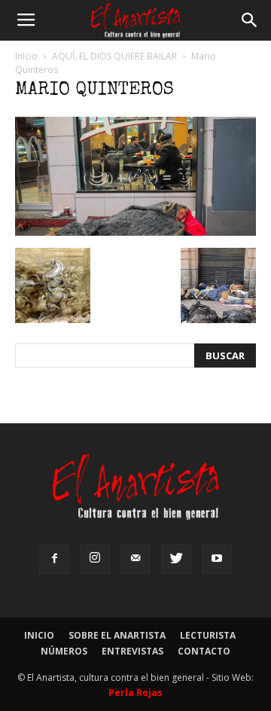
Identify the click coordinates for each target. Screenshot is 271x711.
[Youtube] (217, 559)
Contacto (204, 651)
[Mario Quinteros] (135, 232)
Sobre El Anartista (117, 635)
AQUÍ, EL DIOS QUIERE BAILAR (114, 56)
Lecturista (208, 635)
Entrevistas (132, 651)
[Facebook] (54, 559)
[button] (250, 20)
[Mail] (135, 559)
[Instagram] (95, 559)
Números (64, 651)
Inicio (26, 56)
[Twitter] (176, 559)
